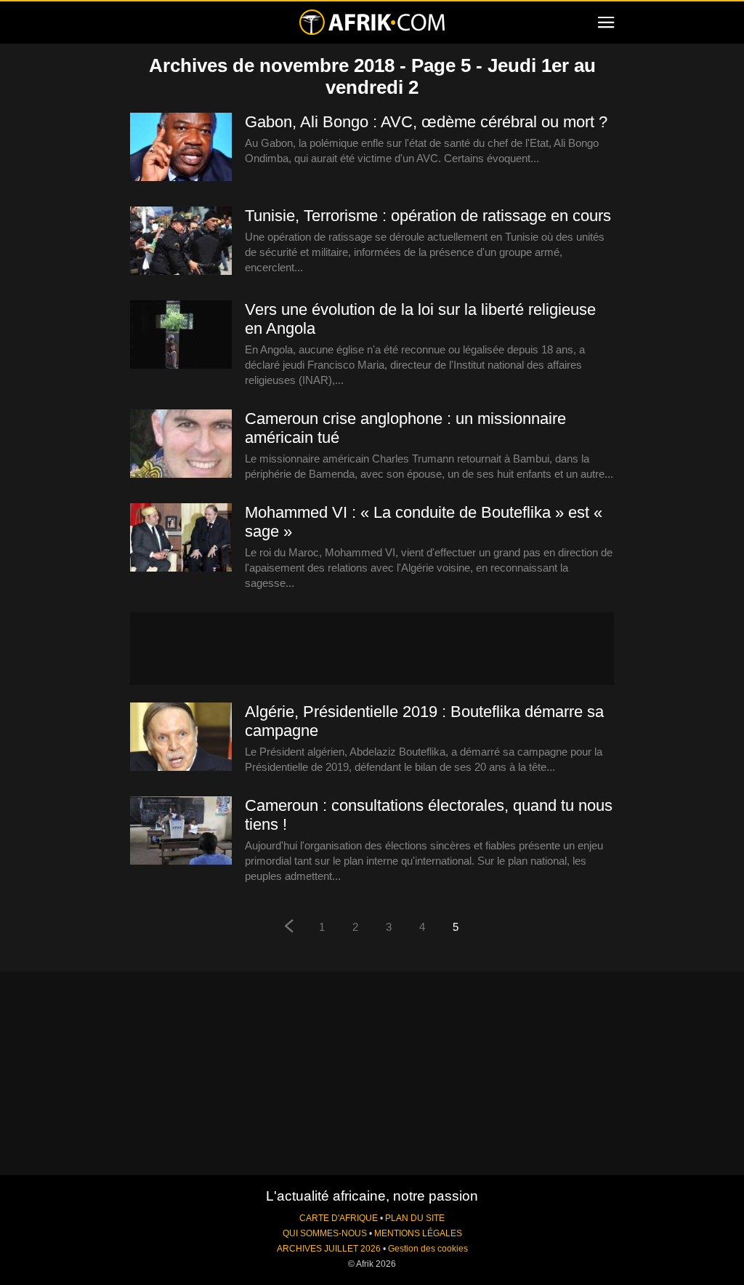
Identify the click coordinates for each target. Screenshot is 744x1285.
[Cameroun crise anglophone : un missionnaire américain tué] (181, 444)
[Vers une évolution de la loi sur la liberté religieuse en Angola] (181, 335)
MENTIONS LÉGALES (418, 1233)
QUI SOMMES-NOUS (325, 1233)
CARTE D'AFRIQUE (338, 1218)
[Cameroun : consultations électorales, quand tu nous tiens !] (181, 831)
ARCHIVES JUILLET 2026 (329, 1249)
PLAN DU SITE (415, 1218)
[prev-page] (288, 927)
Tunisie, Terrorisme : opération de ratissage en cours (428, 216)
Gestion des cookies (428, 1249)
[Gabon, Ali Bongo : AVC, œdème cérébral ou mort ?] (181, 148)
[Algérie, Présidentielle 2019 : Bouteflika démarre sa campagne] (181, 737)
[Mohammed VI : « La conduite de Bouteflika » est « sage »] (181, 538)
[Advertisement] (372, 648)
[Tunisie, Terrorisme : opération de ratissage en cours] (181, 241)
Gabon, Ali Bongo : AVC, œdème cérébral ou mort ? (426, 122)
